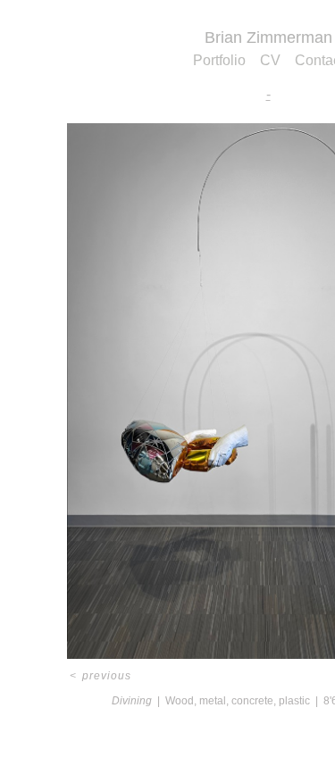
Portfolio (219, 60)
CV (270, 60)
